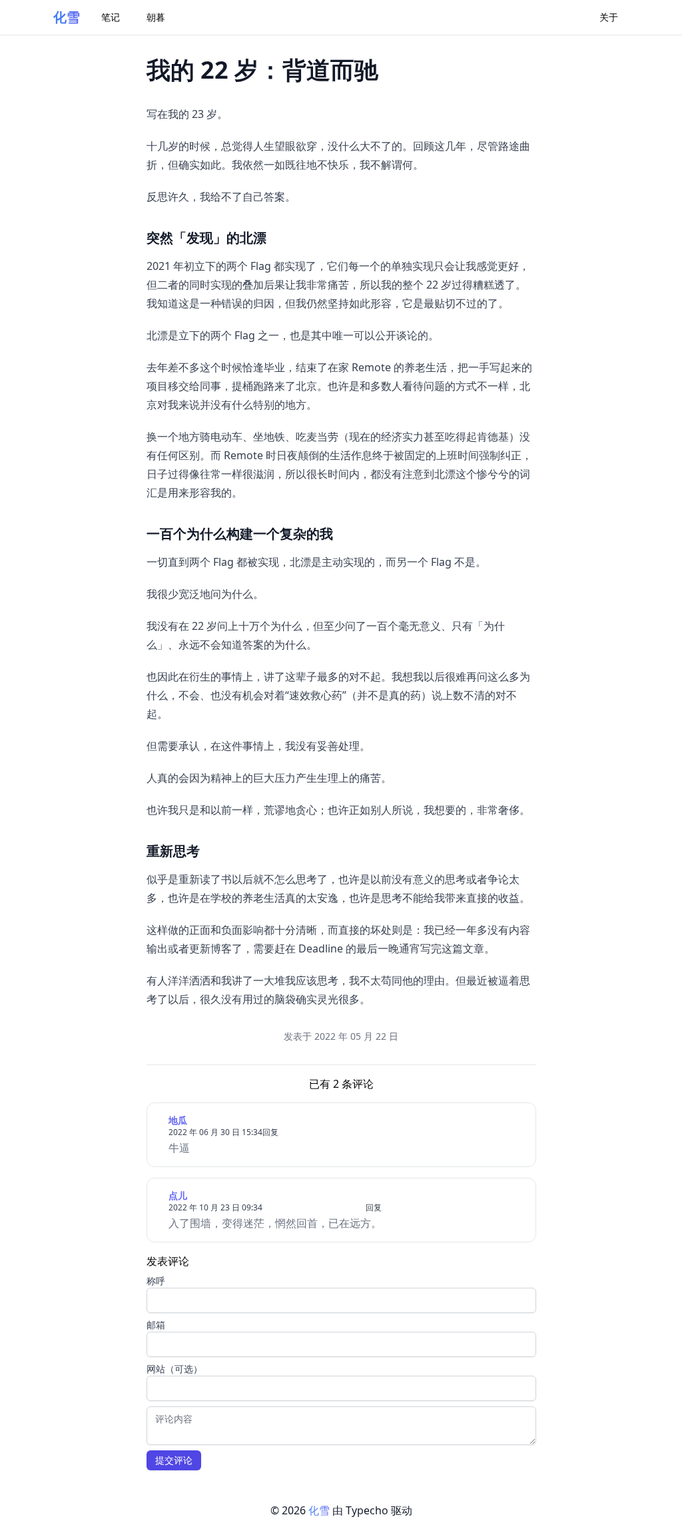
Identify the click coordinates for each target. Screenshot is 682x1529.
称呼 (156, 1280)
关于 (608, 17)
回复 (270, 1132)
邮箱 (156, 1324)
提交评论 (173, 1460)
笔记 (110, 17)
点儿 (178, 1195)
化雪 (66, 17)
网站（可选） (174, 1368)
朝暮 (156, 17)
